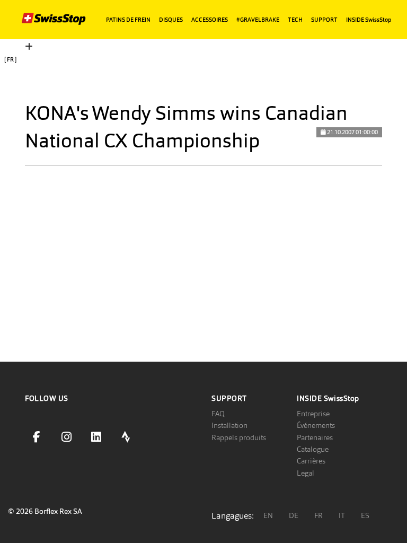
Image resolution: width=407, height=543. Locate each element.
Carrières (311, 461)
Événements (316, 425)
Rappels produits (238, 437)
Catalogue (313, 449)
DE (293, 515)
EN (268, 515)
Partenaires (315, 437)
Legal (305, 473)
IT (342, 515)
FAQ (218, 413)
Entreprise (313, 413)
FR (318, 515)
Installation (229, 425)
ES (365, 515)
